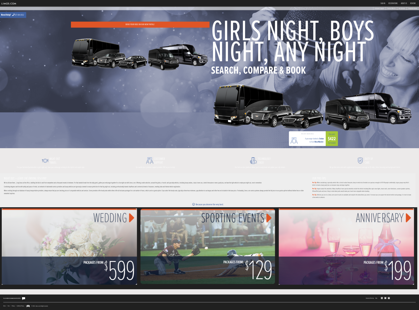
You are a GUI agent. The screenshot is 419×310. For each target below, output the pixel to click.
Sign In (382, 3)
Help (376, 298)
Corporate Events (412, 8)
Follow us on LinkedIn (389, 298)
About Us (404, 3)
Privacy (13, 306)
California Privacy (20, 306)
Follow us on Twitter (385, 298)
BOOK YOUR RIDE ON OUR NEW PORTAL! (140, 24)
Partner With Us (391, 8)
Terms (4, 306)
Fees (9, 306)
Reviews (413, 3)
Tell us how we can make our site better (12, 298)
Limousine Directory (370, 298)
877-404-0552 (19, 15)
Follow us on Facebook (382, 298)
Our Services (402, 8)
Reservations (393, 3)
